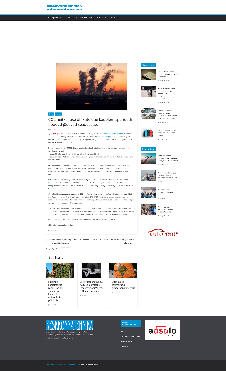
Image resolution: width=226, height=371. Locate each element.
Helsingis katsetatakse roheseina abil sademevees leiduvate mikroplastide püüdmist (56, 291)
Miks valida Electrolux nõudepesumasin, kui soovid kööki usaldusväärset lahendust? (166, 94)
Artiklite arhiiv (126, 341)
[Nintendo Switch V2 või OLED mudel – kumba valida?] (148, 135)
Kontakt (100, 18)
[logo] (69, 322)
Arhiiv (123, 332)
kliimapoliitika (54, 182)
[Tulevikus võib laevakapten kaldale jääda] (148, 195)
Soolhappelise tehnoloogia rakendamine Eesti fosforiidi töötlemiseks (69, 241)
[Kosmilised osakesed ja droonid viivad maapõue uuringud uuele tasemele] (148, 161)
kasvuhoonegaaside (106, 136)
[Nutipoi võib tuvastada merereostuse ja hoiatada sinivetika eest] (148, 178)
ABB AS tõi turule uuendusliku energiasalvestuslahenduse (114, 241)
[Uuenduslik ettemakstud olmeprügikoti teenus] (123, 265)
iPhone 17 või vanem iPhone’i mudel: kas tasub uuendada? (168, 74)
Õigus (51, 114)
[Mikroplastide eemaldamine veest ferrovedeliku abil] (148, 212)
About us (115, 18)
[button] (62, 17)
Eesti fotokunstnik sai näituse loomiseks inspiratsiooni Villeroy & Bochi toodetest (91, 286)
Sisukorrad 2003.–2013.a (130, 337)
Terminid (124, 346)
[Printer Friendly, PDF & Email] (54, 134)
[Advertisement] (113, 45)
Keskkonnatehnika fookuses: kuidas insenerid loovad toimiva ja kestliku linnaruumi (168, 114)
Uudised (70, 18)
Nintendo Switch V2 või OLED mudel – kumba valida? (167, 132)
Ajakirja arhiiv (54, 18)
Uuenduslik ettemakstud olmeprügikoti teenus (123, 284)
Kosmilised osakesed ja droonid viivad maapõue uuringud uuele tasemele (168, 158)
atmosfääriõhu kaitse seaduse (111, 133)
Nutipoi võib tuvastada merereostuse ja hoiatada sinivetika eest (167, 175)
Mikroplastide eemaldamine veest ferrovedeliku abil (166, 209)
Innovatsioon (86, 18)
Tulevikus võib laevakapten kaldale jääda (166, 192)
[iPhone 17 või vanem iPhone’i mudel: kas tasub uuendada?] (148, 77)
